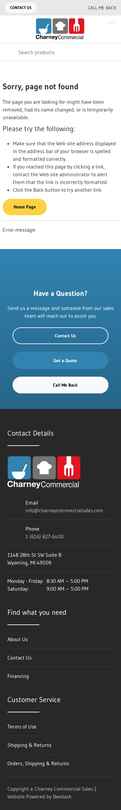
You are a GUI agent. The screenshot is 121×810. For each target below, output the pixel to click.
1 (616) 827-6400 (44, 536)
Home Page (25, 207)
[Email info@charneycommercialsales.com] (55, 8)
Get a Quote (65, 360)
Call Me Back (102, 8)
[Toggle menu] (9, 29)
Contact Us (21, 7)
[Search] (9, 52)
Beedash (62, 796)
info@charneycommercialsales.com (64, 510)
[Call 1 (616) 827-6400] (68, 8)
